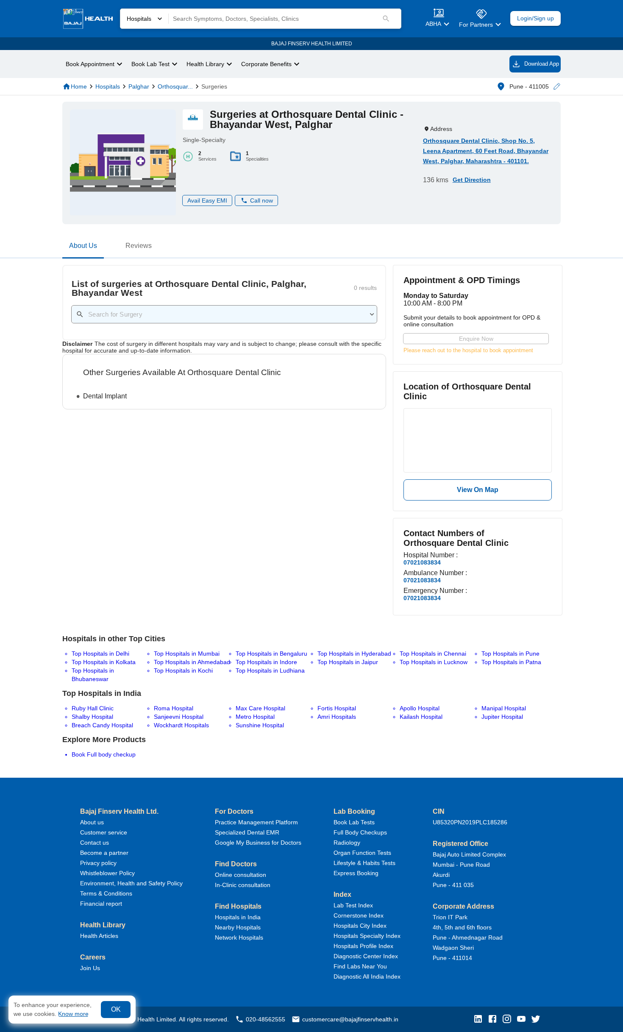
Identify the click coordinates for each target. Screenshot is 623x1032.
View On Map (477, 489)
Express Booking (356, 873)
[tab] (83, 247)
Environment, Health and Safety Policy (131, 883)
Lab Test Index (353, 905)
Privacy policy (98, 863)
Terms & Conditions (106, 893)
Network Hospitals (239, 937)
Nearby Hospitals (238, 927)
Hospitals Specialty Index (367, 935)
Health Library (205, 64)
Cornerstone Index (359, 915)
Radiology (347, 842)
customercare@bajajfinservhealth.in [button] (350, 1019)
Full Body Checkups (360, 832)
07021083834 (422, 562)
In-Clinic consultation (242, 885)
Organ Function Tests (362, 852)
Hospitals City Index (360, 925)
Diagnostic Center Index (366, 956)
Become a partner (104, 852)
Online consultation (240, 874)
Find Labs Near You (360, 966)
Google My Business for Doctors (258, 842)
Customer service (103, 832)
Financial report (101, 903)
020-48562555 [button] (265, 1019)
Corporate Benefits (266, 64)
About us (92, 822)
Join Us (90, 968)
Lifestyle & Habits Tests (364, 863)
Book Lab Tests (354, 822)
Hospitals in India (238, 917)
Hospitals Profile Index (363, 946)
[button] (556, 86)
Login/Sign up (535, 18)
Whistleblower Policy (107, 873)
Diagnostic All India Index (367, 976)
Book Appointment (90, 64)
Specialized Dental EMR (247, 832)
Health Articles (99, 935)
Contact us (94, 842)
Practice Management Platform (256, 822)
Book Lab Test (150, 64)
